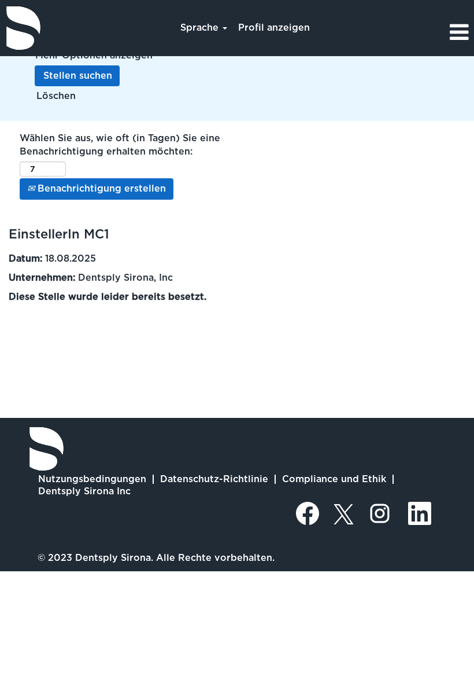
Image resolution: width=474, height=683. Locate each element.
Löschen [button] (56, 95)
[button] (395, 32)
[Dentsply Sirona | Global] (46, 449)
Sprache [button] (200, 27)
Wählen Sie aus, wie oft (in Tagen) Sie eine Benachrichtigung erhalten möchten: (120, 145)
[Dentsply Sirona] (23, 28)
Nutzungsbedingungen (92, 478)
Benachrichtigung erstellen (100, 188)
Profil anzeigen (274, 27)
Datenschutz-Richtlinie (214, 478)
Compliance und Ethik (334, 478)
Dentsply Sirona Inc (84, 491)
